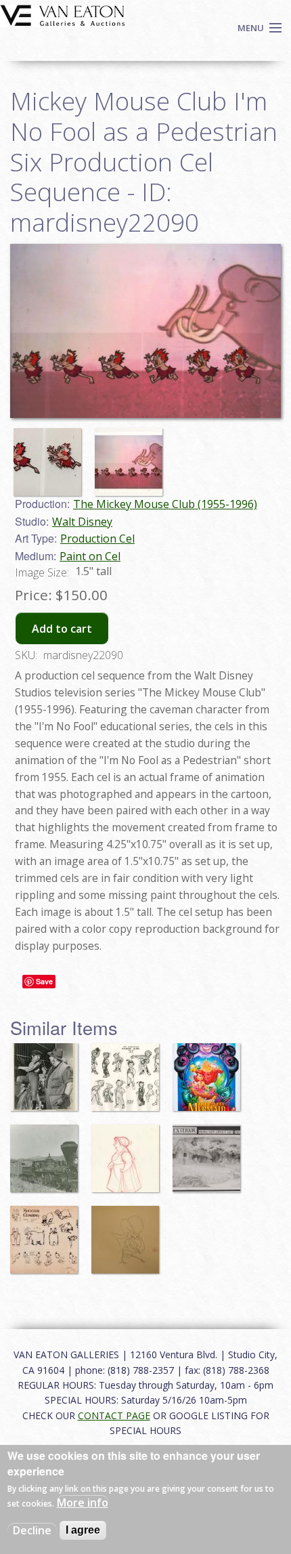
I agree (83, 1530)
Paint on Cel (90, 556)
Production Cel (97, 538)
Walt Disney (82, 521)
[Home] (62, 14)
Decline (32, 1530)
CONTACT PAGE (114, 1415)
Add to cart (62, 628)
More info (82, 1502)
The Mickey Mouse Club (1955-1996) (165, 504)
